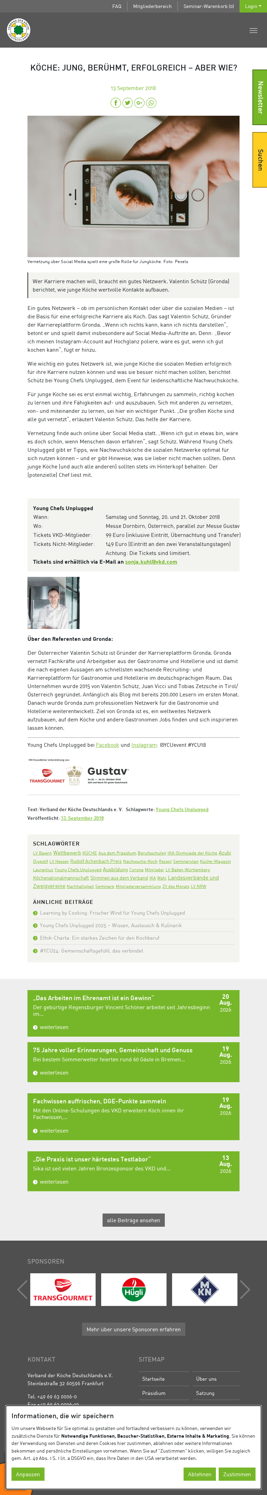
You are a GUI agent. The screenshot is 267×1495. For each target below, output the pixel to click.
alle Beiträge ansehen (133, 1220)
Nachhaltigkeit (80, 886)
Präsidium (153, 1393)
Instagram (144, 744)
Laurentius (43, 869)
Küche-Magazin (215, 861)
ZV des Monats (175, 886)
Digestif (40, 861)
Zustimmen (237, 1474)
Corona (136, 869)
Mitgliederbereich (152, 6)
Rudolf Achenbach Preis (96, 861)
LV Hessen (59, 861)
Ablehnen (199, 1474)
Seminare (104, 886)
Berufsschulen (152, 853)
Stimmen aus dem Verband (119, 878)
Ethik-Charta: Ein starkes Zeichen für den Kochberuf (100, 937)
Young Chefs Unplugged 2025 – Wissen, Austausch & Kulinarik (111, 925)
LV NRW (198, 886)
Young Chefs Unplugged (182, 810)
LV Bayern (42, 853)
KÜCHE (89, 853)
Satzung (205, 1393)
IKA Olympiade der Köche (192, 853)
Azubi (225, 852)
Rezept (165, 861)
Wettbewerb (67, 852)
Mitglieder (154, 869)
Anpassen (28, 1474)
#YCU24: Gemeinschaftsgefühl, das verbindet (91, 950)
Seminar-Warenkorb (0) (209, 6)
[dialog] (133, 1447)
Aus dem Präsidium (117, 853)
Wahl (162, 878)
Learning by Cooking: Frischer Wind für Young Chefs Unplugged (112, 912)
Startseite (153, 1378)
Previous (24, 1289)
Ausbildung (115, 869)
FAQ (116, 6)
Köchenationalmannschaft (61, 878)
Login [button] (251, 6)
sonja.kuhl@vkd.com (151, 561)
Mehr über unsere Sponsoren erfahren (134, 1329)
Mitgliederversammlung (138, 886)
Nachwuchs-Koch (140, 861)
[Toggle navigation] (253, 29)
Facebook (107, 744)
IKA (152, 878)
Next (243, 1289)
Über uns (206, 1378)
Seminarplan (186, 861)
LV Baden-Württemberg (187, 869)
